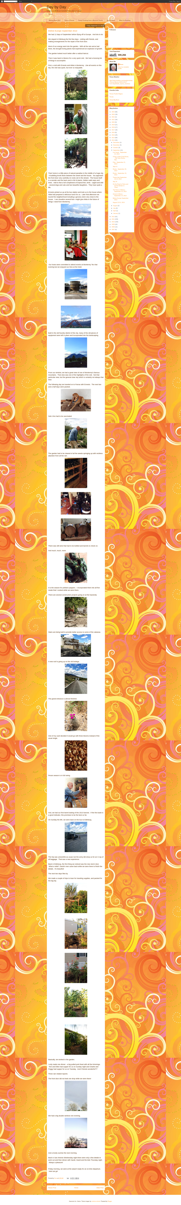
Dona (121, 64)
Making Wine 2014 (55, 20)
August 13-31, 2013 (119, 202)
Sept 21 (115, 166)
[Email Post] (67, 1178)
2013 (113, 140)
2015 (113, 135)
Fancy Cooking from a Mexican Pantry (90, 20)
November (116, 145)
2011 (113, 219)
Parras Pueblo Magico (116, 94)
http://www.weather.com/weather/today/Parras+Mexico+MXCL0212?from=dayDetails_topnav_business (121, 82)
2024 (113, 112)
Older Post (100, 1188)
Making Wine (111, 20)
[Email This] (71, 1178)
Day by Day (56, 7)
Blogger (110, 1201)
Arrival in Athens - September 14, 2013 (120, 194)
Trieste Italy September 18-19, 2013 (120, 178)
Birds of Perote (69, 20)
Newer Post (52, 1188)
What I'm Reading (124, 20)
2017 (113, 130)
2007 (113, 229)
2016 (113, 132)
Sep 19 (115, 181)
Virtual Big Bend (114, 100)
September (116, 150)
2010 (113, 222)
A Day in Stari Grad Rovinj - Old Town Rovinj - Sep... (120, 158)
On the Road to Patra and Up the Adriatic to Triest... (120, 185)
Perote (112, 97)
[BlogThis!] (73, 1178)
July (114, 208)
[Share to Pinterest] (78, 1178)
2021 (113, 119)
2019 (113, 124)
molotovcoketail (96, 1201)
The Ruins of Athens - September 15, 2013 (120, 190)
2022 (113, 117)
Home (51, 14)
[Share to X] (75, 1178)
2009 (113, 224)
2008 (113, 227)
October (115, 147)
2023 (113, 114)
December (116, 142)
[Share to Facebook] (76, 1178)
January (115, 213)
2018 (113, 127)
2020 (113, 122)
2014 (113, 137)
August (115, 205)
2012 (113, 216)
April (114, 210)
